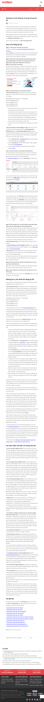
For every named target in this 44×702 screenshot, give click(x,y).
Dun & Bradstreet (18, 144)
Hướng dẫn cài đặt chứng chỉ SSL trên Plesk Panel (16, 654)
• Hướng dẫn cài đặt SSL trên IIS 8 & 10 (15, 620)
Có (25, 637)
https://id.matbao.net (13, 158)
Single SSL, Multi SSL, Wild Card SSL (26, 49)
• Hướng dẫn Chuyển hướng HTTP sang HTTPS (17, 626)
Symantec (8, 51)
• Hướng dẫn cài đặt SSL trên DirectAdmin (16, 611)
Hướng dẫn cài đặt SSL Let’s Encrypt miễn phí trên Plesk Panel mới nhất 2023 (22, 664)
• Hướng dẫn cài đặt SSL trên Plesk (14, 609)
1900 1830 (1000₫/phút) (7, 672)
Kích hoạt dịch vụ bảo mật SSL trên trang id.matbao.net (17, 660)
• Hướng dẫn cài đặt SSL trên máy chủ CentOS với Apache (19, 617)
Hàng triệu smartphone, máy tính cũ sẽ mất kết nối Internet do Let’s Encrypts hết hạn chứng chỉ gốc (23, 658)
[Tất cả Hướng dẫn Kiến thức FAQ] (35, 9)
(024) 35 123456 (36, 672)
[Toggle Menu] (40, 5)
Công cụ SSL (17, 177)
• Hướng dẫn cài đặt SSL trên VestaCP (15, 613)
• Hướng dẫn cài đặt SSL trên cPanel (14, 607)
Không (31, 637)
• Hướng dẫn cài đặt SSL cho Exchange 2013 (16, 624)
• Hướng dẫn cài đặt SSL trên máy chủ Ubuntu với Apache (20, 618)
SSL (5, 9)
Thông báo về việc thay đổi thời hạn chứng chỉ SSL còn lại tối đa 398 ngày (21, 662)
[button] (41, 2)
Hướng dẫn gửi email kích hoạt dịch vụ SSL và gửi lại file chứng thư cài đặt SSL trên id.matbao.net (23, 651)
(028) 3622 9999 (22, 672)
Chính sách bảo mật (15, 693)
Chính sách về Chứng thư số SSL (22, 441)
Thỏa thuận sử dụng (7, 693)
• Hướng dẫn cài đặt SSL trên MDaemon (15, 622)
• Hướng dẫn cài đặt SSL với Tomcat (14, 615)
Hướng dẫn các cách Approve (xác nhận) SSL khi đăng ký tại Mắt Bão (20, 656)
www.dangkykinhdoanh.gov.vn (13, 554)
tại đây (12, 73)
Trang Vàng (22, 141)
